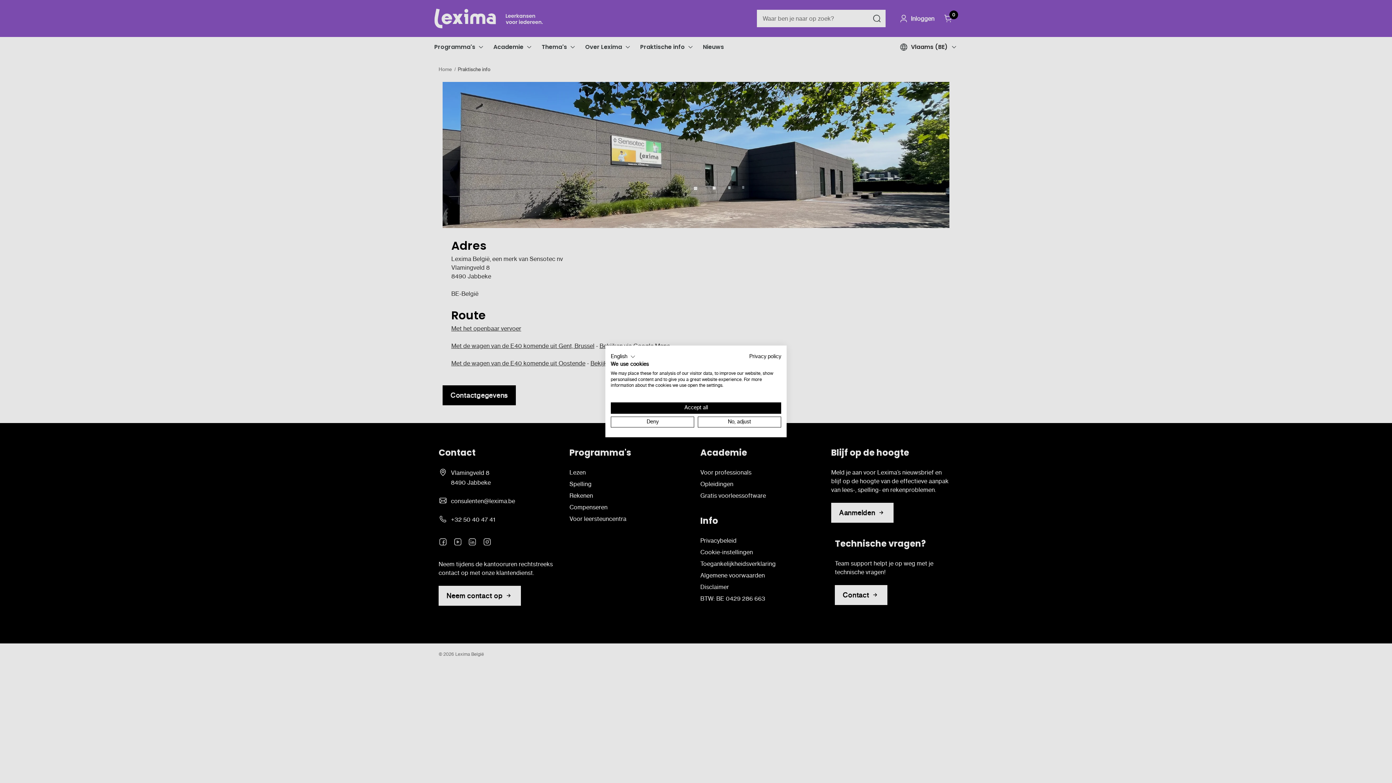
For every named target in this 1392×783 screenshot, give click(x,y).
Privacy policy (765, 356)
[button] (623, 356)
